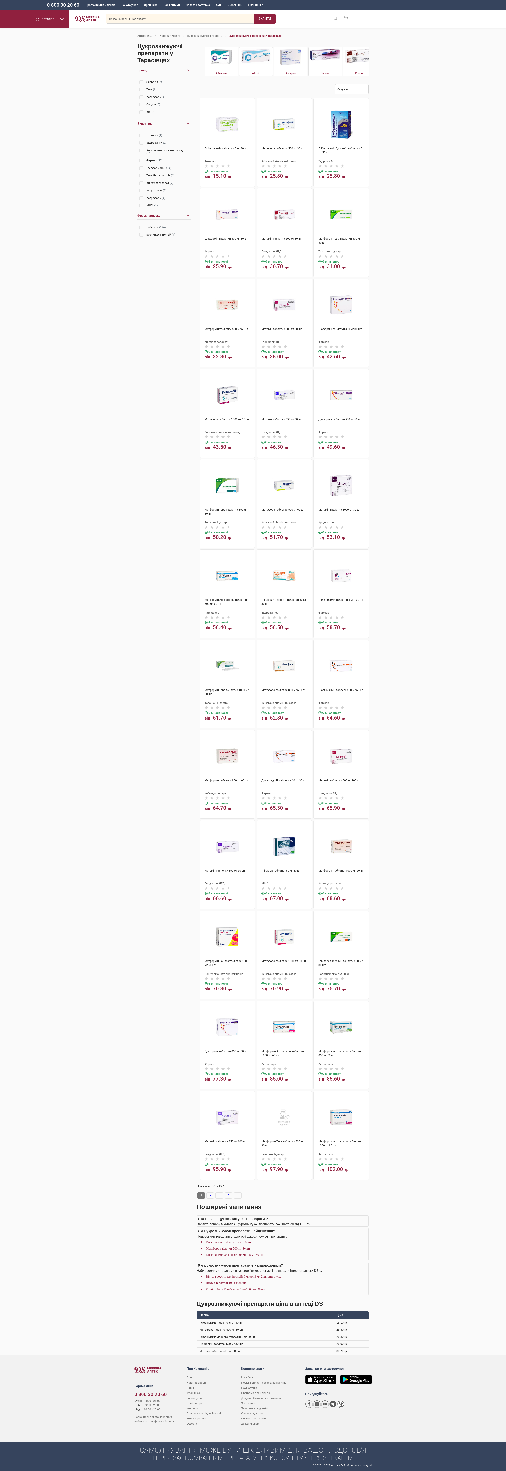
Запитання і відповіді (254, 1408)
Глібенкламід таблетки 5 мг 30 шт (228, 1242)
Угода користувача (199, 1418)
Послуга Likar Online (254, 1418)
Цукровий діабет (169, 35)
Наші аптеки (171, 5)
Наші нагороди (196, 1382)
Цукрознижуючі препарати (204, 35)
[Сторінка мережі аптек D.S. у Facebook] (309, 1404)
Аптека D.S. (144, 35)
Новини (191, 1387)
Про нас (192, 1377)
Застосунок (248, 1403)
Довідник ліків (250, 1423)
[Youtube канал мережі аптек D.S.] (325, 1404)
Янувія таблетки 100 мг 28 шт (226, 1282)
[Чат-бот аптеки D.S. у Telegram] (333, 1404)
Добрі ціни (235, 5)
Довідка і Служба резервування (261, 1398)
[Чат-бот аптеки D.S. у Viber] (341, 1404)
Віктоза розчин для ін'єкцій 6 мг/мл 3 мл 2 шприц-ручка (243, 1276)
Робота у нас (129, 5)
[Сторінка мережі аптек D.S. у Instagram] (317, 1404)
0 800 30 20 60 (63, 5)
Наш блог (247, 1377)
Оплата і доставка (198, 5)
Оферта (192, 1423)
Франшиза (151, 5)
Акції (219, 5)
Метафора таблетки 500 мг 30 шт (228, 1248)
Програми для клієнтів (100, 5)
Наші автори (195, 1403)
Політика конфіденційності (204, 1413)
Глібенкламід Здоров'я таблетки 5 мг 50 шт (234, 1254)
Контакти (192, 1408)
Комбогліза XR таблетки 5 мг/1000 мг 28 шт (235, 1289)
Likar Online (255, 5)
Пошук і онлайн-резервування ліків (263, 1382)
